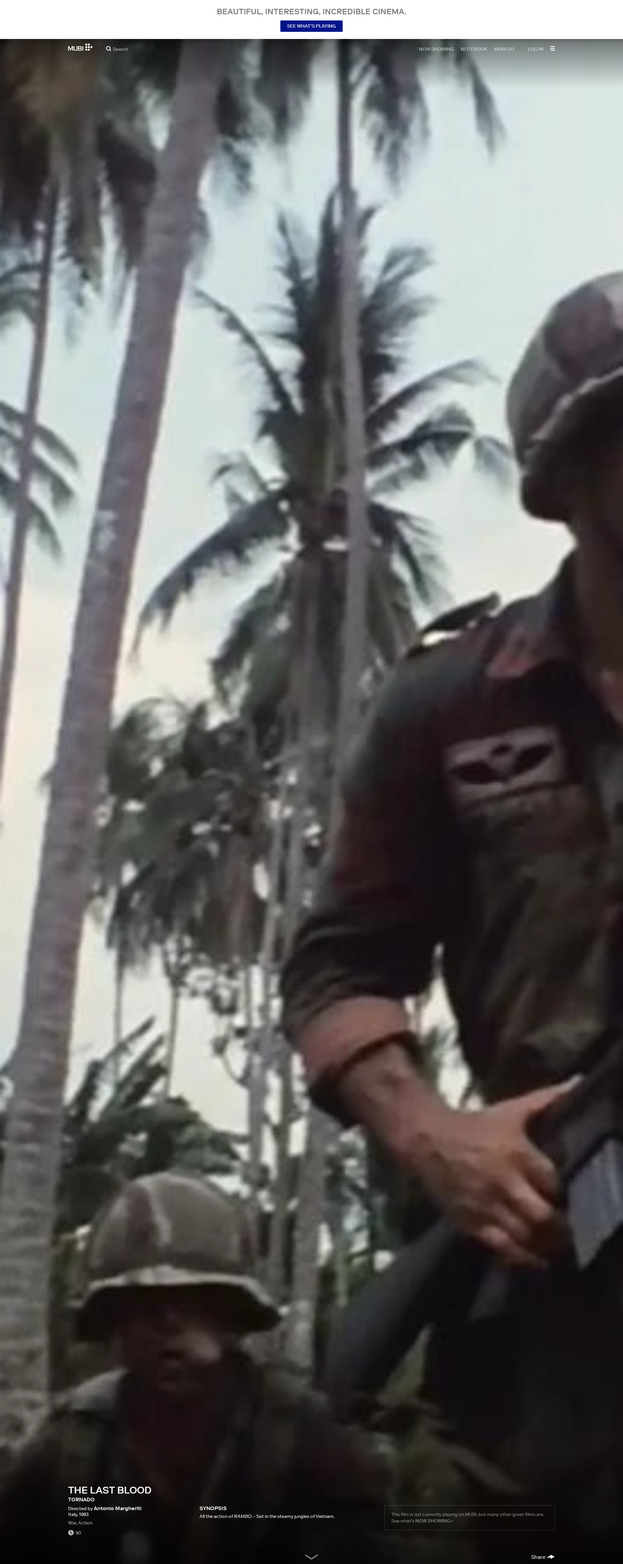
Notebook (474, 48)
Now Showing (436, 48)
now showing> (434, 1521)
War (72, 1523)
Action (85, 1523)
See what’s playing (311, 26)
